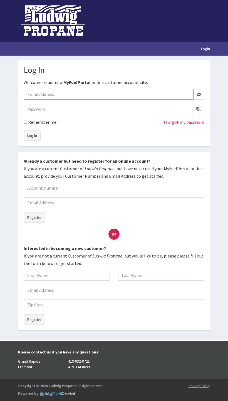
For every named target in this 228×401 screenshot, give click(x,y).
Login (205, 48)
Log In (32, 135)
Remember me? (42, 122)
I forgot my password (184, 122)
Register (34, 217)
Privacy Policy (199, 385)
